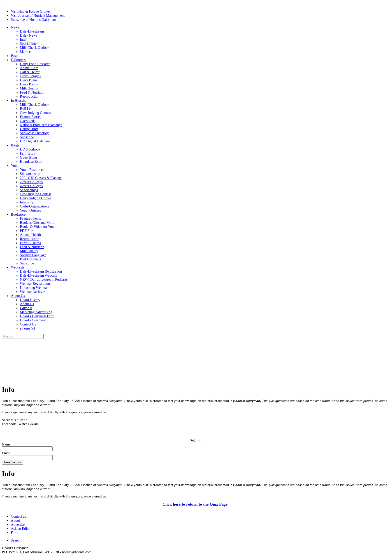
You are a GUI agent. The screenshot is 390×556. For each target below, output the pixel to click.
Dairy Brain (28, 80)
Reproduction (29, 96)
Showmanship (30, 174)
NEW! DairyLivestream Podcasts (43, 279)
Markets (25, 52)
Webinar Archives (32, 292)
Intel (23, 39)
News (15, 27)
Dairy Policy (29, 84)
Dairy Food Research (35, 64)
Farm (14, 533)
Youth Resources (32, 170)
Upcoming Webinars (34, 288)
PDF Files (27, 231)
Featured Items (30, 218)
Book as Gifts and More (37, 222)
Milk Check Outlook (34, 47)
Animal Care (29, 68)
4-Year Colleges (31, 186)
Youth (15, 165)
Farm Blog (27, 153)
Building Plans (30, 259)
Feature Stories (30, 117)
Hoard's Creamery (33, 320)
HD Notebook (30, 149)
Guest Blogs (28, 157)
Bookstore (18, 214)
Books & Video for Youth (38, 227)
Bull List (26, 109)
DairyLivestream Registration (41, 271)
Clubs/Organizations (34, 206)
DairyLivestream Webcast (38, 275)
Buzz (14, 56)
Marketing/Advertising (36, 312)
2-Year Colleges (31, 182)
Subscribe (27, 137)
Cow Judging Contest (35, 113)
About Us (18, 296)
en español (27, 328)
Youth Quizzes (30, 210)
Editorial (26, 308)
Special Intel (28, 43)
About (15, 520)
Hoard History (30, 300)
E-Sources (18, 60)
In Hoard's (19, 100)
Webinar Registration (35, 283)
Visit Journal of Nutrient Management (38, 15)
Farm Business (30, 243)
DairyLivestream (32, 31)
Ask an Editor (21, 528)
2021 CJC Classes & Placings (41, 178)
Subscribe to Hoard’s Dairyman (33, 19)
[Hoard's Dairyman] (2, 4)
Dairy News (28, 35)
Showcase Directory (34, 133)
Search (16, 540)
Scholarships (29, 190)
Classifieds (27, 121)
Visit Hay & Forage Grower (31, 11)
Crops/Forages (30, 76)
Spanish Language (33, 255)
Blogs (15, 145)
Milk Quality (29, 88)
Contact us (18, 516)
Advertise (18, 524)
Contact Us (28, 324)
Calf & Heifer (29, 72)
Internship (27, 202)
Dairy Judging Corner (35, 198)
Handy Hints (29, 129)
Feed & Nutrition (32, 92)
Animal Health (30, 235)
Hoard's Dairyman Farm (37, 316)
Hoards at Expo (31, 161)
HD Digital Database (35, 141)
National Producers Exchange (41, 125)
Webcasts (18, 267)
